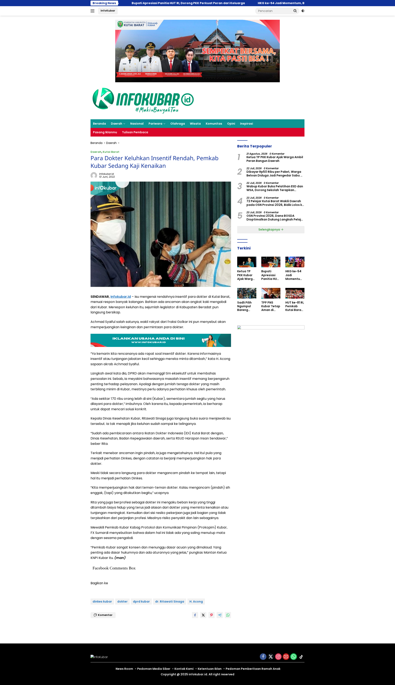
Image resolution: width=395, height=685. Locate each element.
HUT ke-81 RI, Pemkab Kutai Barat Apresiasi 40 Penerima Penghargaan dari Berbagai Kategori (294, 306)
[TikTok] (301, 657)
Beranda (99, 124)
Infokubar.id (120, 296)
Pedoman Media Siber (153, 669)
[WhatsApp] (293, 657)
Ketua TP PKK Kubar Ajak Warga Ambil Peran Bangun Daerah (274, 159)
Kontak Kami (184, 669)
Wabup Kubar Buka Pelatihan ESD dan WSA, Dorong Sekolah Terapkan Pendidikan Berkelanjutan (274, 188)
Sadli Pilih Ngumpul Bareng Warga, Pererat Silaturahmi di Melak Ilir (246, 306)
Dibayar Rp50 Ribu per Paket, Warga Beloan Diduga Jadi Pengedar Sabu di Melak (274, 173)
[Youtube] (286, 657)
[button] (295, 10)
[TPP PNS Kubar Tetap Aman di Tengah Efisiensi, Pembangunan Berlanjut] (270, 293)
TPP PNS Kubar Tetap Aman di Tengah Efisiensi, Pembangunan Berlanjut (270, 306)
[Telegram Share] (220, 615)
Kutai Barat (111, 152)
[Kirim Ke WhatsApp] (228, 615)
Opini (231, 124)
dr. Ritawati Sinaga (169, 601)
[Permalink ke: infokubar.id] (94, 175)
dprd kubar (141, 601)
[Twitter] (270, 657)
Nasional (137, 124)
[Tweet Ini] (203, 615)
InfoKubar (108, 11)
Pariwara (155, 124)
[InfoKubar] (143, 101)
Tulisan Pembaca (135, 132)
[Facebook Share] (195, 615)
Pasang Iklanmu (105, 132)
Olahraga (177, 124)
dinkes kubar (102, 601)
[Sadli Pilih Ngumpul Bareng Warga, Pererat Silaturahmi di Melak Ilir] (246, 293)
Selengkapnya (269, 229)
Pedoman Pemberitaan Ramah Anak (253, 669)
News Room (124, 669)
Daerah (116, 124)
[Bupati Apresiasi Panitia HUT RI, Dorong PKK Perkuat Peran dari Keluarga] (270, 262)
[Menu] (93, 10)
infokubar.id (106, 174)
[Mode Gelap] (302, 10)
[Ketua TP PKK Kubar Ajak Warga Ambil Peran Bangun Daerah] (246, 262)
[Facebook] (263, 657)
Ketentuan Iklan (210, 669)
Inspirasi (246, 124)
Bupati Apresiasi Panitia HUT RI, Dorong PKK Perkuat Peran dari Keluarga (159, 3)
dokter (122, 601)
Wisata (195, 124)
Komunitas (214, 124)
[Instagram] (278, 657)
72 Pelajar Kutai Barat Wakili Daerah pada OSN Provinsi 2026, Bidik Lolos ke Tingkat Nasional (275, 203)
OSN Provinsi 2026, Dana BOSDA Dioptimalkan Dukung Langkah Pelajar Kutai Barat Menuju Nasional (275, 217)
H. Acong (196, 601)
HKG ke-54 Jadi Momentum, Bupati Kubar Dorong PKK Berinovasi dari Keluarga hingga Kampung (294, 275)
